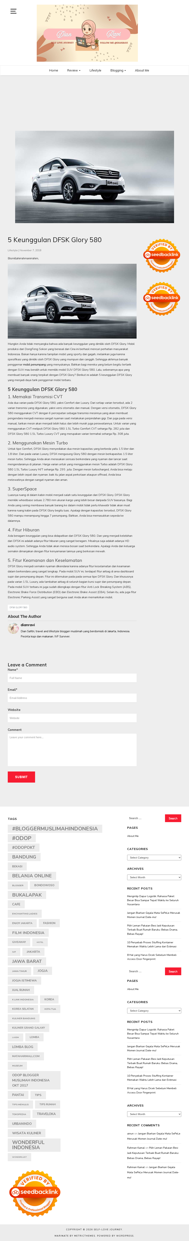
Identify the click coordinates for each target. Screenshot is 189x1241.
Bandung (24, 857)
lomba (34, 1037)
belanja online (32, 876)
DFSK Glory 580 (18, 607)
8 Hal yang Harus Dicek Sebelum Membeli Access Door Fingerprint (151, 957)
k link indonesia (23, 999)
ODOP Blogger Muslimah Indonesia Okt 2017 (31, 1080)
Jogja (43, 971)
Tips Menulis (20, 1104)
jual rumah (21, 990)
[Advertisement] (94, 103)
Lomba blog (22, 1047)
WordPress (125, 1235)
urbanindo (22, 1123)
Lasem (15, 1037)
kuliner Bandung (23, 1018)
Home (53, 70)
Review (73, 70)
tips (38, 1095)
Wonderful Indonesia (28, 1145)
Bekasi (17, 866)
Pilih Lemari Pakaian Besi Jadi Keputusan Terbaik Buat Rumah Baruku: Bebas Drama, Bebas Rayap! (152, 930)
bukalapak (27, 895)
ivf (14, 951)
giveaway (19, 942)
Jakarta (33, 952)
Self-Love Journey (108, 1229)
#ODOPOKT (23, 847)
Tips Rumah (47, 1104)
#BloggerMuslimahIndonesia (55, 828)
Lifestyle (95, 70)
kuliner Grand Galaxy (28, 1028)
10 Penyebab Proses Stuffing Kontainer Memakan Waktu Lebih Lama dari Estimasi (151, 944)
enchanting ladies (24, 913)
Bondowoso (44, 885)
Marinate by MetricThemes (75, 1235)
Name (13, 670)
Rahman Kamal (136, 1148)
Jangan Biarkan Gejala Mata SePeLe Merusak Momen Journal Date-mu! (153, 915)
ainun (130, 1133)
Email (12, 690)
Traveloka (46, 1114)
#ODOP (21, 838)
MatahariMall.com (25, 1056)
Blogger (17, 885)
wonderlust (19, 1157)
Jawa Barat (27, 961)
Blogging (117, 70)
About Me (142, 70)
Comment (15, 730)
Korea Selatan (23, 1009)
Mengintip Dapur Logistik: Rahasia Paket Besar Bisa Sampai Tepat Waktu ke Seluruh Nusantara (153, 900)
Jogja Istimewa (24, 981)
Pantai (18, 1095)
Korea (49, 999)
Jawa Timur (19, 971)
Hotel (40, 942)
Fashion (49, 923)
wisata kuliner (26, 1133)
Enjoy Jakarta (22, 923)
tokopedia (19, 1114)
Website (14, 710)
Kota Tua (50, 1008)
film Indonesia (28, 932)
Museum (17, 1065)
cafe (16, 904)
